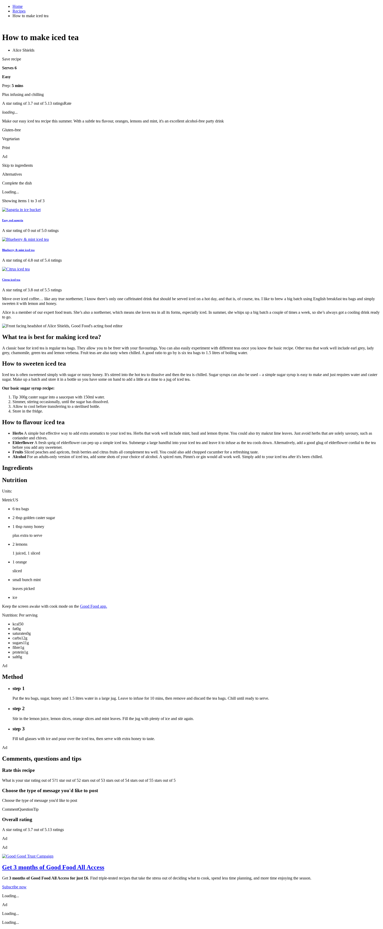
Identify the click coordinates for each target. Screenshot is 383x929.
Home (18, 6)
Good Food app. (93, 606)
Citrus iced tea (11, 279)
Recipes (19, 11)
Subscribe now (14, 887)
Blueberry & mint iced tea (18, 249)
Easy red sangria (12, 220)
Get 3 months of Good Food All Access (53, 867)
